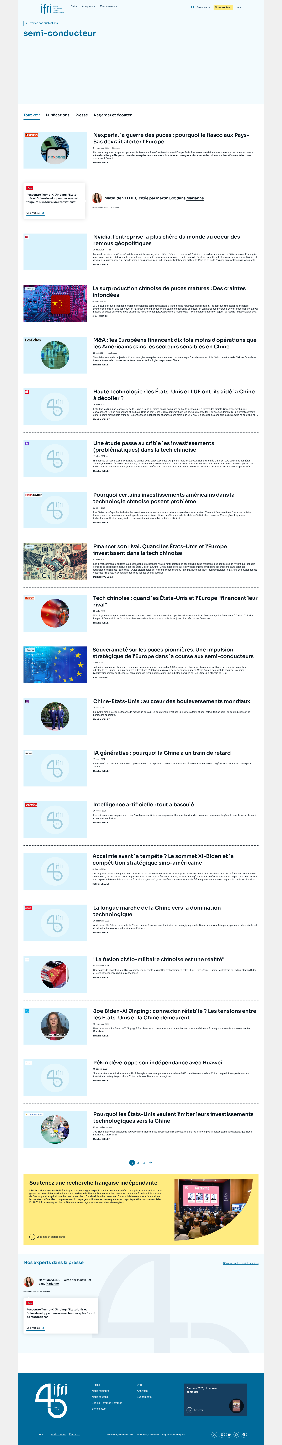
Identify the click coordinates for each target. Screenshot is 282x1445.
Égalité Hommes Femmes (107, 1403)
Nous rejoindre (100, 1391)
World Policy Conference (147, 1434)
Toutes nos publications (44, 23)
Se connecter (204, 7)
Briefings (30, 289)
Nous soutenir (223, 7)
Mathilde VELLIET (101, 163)
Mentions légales (58, 1434)
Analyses (87, 6)
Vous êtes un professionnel (51, 1237)
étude (117, 463)
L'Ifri (72, 6)
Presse (96, 1385)
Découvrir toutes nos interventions (240, 1263)
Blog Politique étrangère (173, 1434)
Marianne (195, 198)
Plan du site (74, 1434)
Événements (107, 6)
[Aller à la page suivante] (150, 1162)
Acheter (198, 1410)
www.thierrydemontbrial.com (120, 1434)
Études (29, 547)
